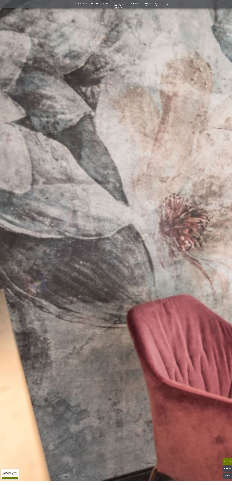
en (168, 4)
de (165, 4)
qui (2, 475)
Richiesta (227, 462)
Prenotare (228, 469)
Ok (9, 478)
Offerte (228, 476)
